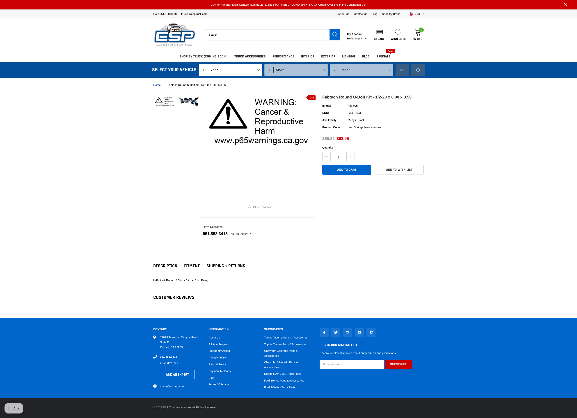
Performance (283, 56)
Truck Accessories (250, 56)
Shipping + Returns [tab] (225, 266)
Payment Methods (220, 371)
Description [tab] (165, 266)
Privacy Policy (217, 357)
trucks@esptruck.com (173, 386)
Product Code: (331, 127)
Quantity (327, 147)
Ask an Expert (239, 233)
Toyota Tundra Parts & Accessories (285, 344)
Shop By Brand (391, 14)
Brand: (326, 105)
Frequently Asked (219, 350)
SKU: (325, 112)
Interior (307, 56)
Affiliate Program (219, 344)
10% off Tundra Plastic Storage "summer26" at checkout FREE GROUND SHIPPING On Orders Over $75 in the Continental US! (288, 4)
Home (157, 85)
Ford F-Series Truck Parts (279, 387)
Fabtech (353, 105)
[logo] (174, 35)
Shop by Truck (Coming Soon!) (204, 56)
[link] (165, 101)
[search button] (335, 34)
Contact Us (360, 14)
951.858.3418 (215, 233)
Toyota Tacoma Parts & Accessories (285, 337)
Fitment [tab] (192, 266)
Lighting (348, 56)
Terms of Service (219, 384)
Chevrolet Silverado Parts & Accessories (281, 365)
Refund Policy (217, 364)
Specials (383, 56)
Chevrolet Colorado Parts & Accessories (281, 353)
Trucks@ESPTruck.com (194, 14)
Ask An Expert (177, 374)
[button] (379, 35)
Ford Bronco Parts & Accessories (284, 380)
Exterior (328, 56)
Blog (375, 14)
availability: (329, 120)
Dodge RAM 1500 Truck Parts (282, 373)
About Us (343, 14)
